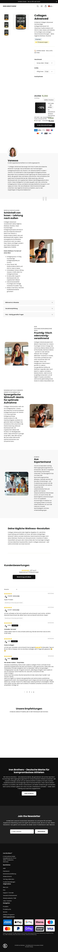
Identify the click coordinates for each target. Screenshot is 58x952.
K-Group (31, 946)
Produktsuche (7, 909)
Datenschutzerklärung (9, 874)
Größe (36, 68)
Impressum (6, 871)
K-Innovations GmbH (9, 856)
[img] (8, 594)
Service (5, 912)
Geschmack (38, 59)
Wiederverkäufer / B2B (9, 898)
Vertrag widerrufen (8, 879)
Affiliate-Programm (8, 914)
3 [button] (29, 692)
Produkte (5, 906)
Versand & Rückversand (10, 895)
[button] (32, 692)
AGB (4, 868)
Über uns (5, 887)
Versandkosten (47, 117)
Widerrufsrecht (7, 876)
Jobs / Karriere (7, 901)
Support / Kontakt (8, 893)
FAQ (4, 890)
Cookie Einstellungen (9, 882)
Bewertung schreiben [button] (24, 577)
